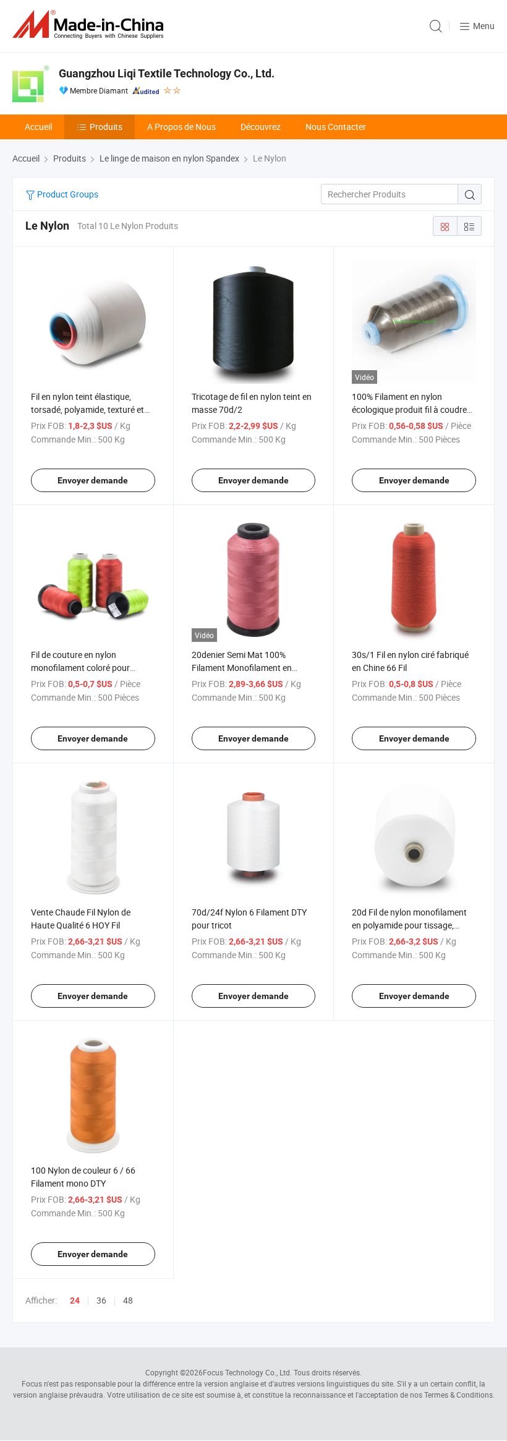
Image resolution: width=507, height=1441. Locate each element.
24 (75, 1300)
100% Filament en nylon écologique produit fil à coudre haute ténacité (409, 409)
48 (128, 1300)
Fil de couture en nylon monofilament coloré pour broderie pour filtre (80, 667)
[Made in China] (90, 24)
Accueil (38, 126)
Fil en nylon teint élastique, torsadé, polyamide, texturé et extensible (87, 409)
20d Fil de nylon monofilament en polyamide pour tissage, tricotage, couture (409, 925)
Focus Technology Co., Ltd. (247, 1372)
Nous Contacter (335, 126)
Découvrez (261, 126)
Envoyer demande (93, 480)
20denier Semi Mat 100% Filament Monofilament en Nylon (242, 667)
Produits (106, 126)
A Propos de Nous (181, 126)
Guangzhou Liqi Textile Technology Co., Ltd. (167, 73)
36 (101, 1300)
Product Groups (66, 194)
